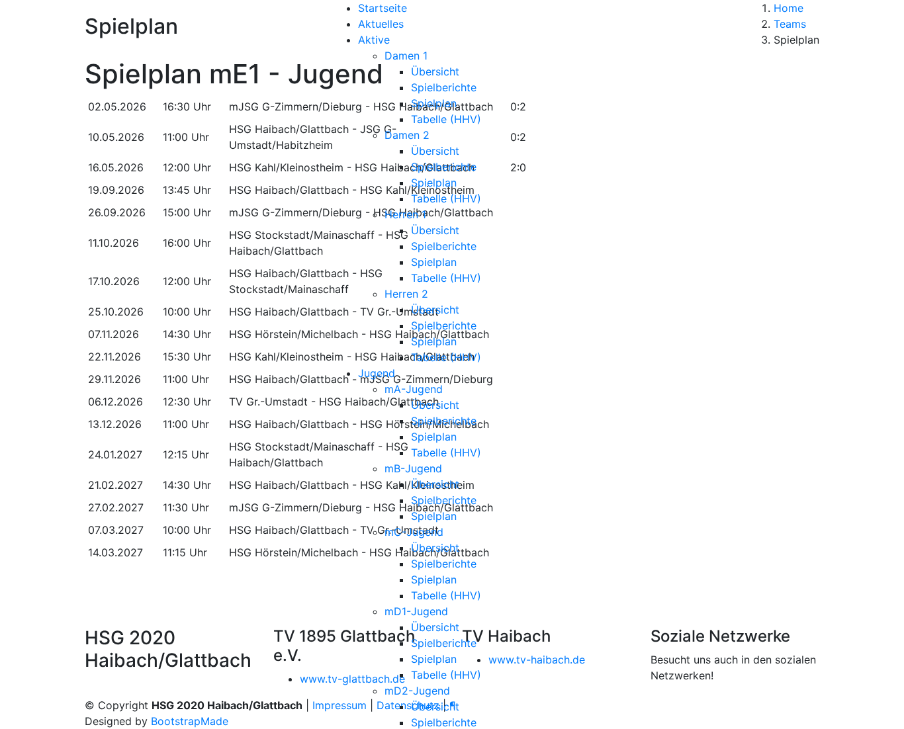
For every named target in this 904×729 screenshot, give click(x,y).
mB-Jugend (413, 468)
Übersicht (435, 71)
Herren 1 (405, 214)
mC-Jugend (413, 531)
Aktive (374, 39)
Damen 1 (406, 55)
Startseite (382, 8)
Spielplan (434, 103)
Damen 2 (406, 135)
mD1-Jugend (416, 611)
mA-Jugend (413, 389)
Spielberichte (443, 87)
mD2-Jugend (417, 690)
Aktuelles (381, 23)
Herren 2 (406, 293)
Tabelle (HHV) (446, 119)
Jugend (376, 373)
